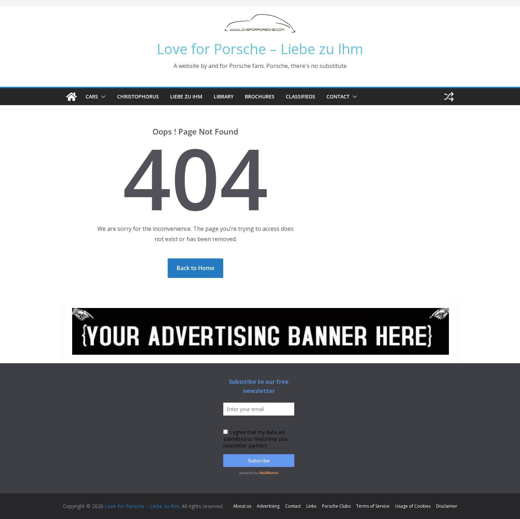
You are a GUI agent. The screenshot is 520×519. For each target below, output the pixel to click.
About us (242, 506)
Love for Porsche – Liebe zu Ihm (260, 48)
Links (311, 506)
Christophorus (138, 96)
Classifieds (300, 96)
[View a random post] (448, 96)
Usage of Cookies (413, 506)
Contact (338, 96)
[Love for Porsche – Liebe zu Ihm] (71, 96)
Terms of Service (372, 506)
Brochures (260, 96)
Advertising (268, 506)
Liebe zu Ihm (186, 96)
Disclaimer (446, 506)
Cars (92, 96)
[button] (102, 97)
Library (223, 96)
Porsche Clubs (336, 506)
